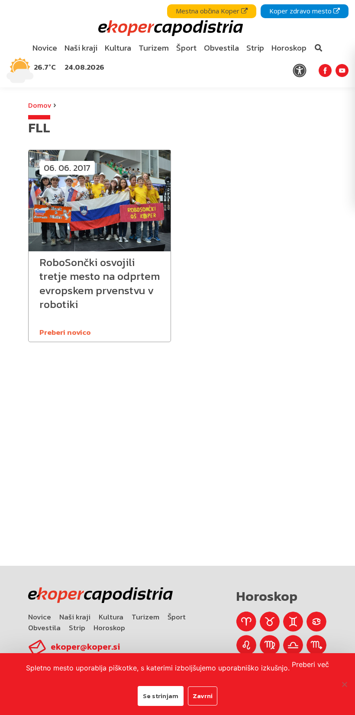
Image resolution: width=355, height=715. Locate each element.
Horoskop (109, 627)
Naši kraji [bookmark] (81, 48)
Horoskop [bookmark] (289, 48)
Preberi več (310, 664)
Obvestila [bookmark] (221, 48)
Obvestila (44, 627)
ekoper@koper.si (85, 646)
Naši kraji (74, 616)
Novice (39, 616)
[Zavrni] (344, 684)
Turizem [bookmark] (154, 48)
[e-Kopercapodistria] (169, 28)
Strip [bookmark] (255, 48)
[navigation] (177, 43)
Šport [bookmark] (186, 48)
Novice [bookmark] (44, 48)
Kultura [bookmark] (118, 48)
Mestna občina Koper (208, 10)
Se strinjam (160, 696)
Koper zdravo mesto (301, 10)
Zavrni (203, 696)
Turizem (145, 616)
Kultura (111, 616)
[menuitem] (45, 48)
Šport (177, 616)
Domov (39, 105)
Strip (77, 627)
